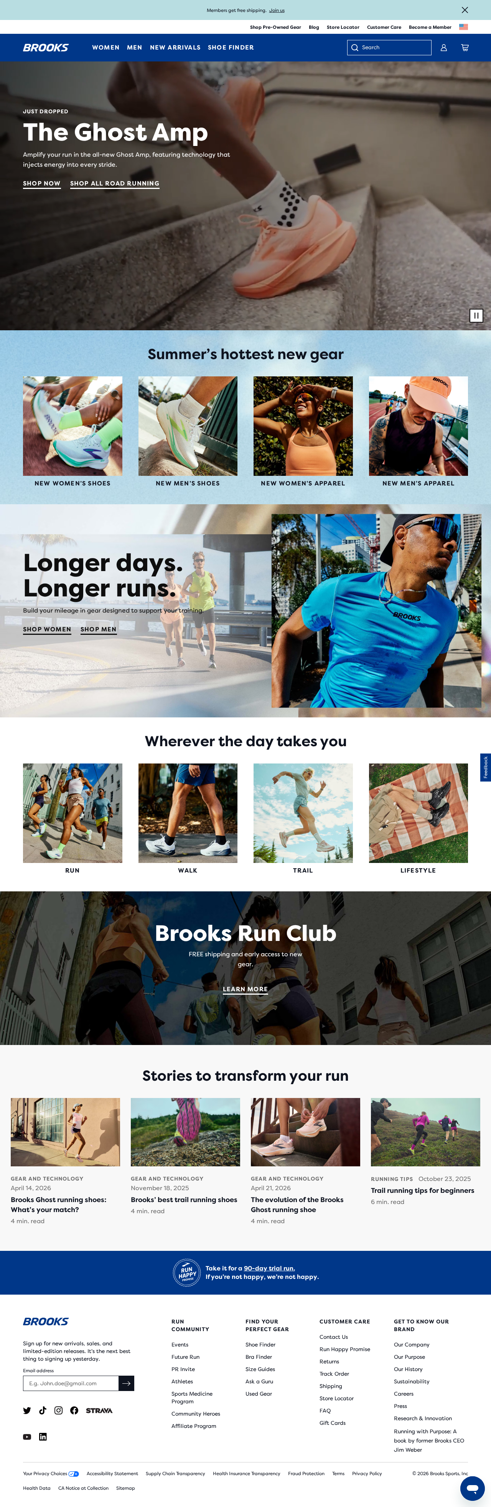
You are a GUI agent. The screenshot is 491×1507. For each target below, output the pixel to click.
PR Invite (183, 1369)
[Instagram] (58, 1410)
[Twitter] (27, 1410)
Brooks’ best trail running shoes (184, 1200)
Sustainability (412, 1381)
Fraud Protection (306, 1473)
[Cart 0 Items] (465, 47)
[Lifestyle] (418, 813)
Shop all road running (115, 183)
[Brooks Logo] (78, 1323)
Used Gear (259, 1394)
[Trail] (303, 813)
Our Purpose (409, 1357)
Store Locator (343, 27)
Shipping (331, 1386)
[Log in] (443, 47)
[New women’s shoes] (72, 426)
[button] (485, 768)
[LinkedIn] (43, 1437)
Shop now (42, 183)
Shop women (47, 629)
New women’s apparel (303, 483)
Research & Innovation (423, 1418)
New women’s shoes (72, 483)
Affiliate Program (193, 1426)
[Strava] (99, 1410)
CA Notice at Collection (83, 1488)
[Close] (465, 10)
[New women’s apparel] (303, 426)
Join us (277, 10)
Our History (408, 1369)
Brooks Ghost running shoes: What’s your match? (59, 1205)
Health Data (37, 1488)
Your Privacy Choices (45, 1473)
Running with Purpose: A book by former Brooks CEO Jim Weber (429, 1440)
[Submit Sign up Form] (126, 1383)
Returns (329, 1361)
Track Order (334, 1374)
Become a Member (430, 27)
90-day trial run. (269, 1268)
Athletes (182, 1381)
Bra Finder (259, 1357)
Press (400, 1406)
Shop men (99, 629)
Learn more (245, 989)
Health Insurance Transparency (246, 1473)
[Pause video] (476, 316)
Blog (314, 27)
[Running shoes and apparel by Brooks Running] (46, 47)
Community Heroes (195, 1414)
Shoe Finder (260, 1344)
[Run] (72, 813)
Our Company (412, 1344)
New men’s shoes (188, 483)
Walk (188, 870)
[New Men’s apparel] (418, 426)
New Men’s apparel (418, 483)
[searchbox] (392, 48)
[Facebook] (74, 1410)
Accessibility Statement (112, 1473)
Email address (38, 1370)
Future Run (185, 1357)
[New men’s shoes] (188, 426)
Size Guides (260, 1369)
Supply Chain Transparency (175, 1473)
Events (179, 1344)
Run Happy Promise (345, 1349)
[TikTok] (43, 1410)
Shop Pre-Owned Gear (275, 27)
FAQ (325, 1411)
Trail (303, 870)
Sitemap (125, 1488)
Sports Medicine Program (192, 1397)
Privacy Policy (367, 1473)
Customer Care (384, 27)
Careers (404, 1394)
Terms (338, 1473)
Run (72, 870)
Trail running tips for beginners (423, 1190)
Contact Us (334, 1337)
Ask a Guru (259, 1381)
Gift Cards (333, 1423)
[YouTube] (27, 1437)
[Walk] (188, 813)
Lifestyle (418, 870)
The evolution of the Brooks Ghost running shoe (297, 1205)
